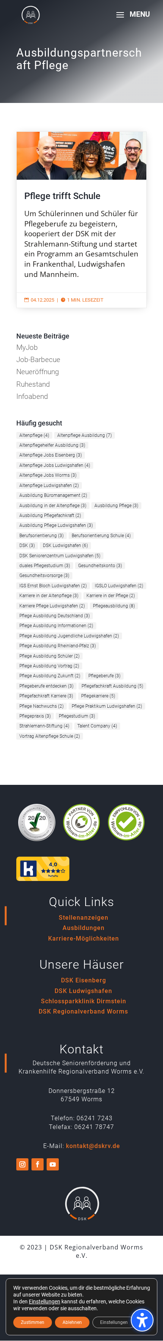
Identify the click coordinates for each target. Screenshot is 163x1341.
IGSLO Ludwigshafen (119, 585)
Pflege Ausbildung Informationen (56, 625)
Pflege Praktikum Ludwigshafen (107, 706)
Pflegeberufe (104, 675)
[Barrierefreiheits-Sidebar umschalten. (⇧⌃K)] (142, 1320)
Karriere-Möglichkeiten (83, 938)
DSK (27, 545)
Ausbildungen (84, 927)
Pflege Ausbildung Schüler (49, 656)
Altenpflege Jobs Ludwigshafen (54, 465)
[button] (130, 19)
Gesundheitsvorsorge (44, 575)
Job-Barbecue (38, 359)
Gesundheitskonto (100, 565)
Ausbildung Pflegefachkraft (50, 515)
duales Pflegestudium (44, 565)
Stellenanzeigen (83, 917)
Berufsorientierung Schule (101, 535)
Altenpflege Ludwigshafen (49, 485)
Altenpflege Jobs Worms (48, 475)
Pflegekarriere (98, 696)
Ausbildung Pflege (116, 505)
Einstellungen (44, 1301)
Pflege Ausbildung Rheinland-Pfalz (57, 645)
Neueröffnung (37, 371)
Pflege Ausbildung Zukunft (49, 675)
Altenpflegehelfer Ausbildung (52, 445)
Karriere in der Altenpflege (48, 595)
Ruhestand (33, 384)
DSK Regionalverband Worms (83, 1011)
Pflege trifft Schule (81, 220)
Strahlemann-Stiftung (44, 726)
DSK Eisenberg (83, 980)
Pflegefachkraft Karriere (46, 696)
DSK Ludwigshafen (65, 545)
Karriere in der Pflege (110, 595)
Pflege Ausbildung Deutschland (54, 615)
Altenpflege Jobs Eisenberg (50, 455)
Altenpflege (34, 435)
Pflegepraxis (35, 716)
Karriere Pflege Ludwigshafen (52, 606)
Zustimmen (32, 1322)
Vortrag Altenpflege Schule (49, 736)
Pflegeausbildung (114, 606)
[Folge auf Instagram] (22, 1164)
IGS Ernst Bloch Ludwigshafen (53, 585)
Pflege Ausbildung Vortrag (49, 666)
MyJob (27, 347)
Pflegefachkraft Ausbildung (112, 686)
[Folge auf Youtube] (53, 1164)
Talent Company (97, 726)
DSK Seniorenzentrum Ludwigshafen (59, 555)
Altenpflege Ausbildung (84, 435)
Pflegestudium (77, 716)
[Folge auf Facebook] (37, 1164)
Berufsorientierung (41, 535)
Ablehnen (72, 1322)
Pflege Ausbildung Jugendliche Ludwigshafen (69, 636)
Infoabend (32, 396)
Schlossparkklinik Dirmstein (83, 1001)
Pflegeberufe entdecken (46, 686)
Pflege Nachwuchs (41, 706)
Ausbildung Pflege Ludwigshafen (56, 525)
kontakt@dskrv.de (93, 1146)
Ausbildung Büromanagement (53, 495)
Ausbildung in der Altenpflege (52, 505)
